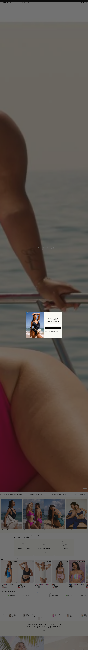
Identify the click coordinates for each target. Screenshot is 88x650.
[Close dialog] (27, 313)
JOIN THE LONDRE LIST (53, 327)
